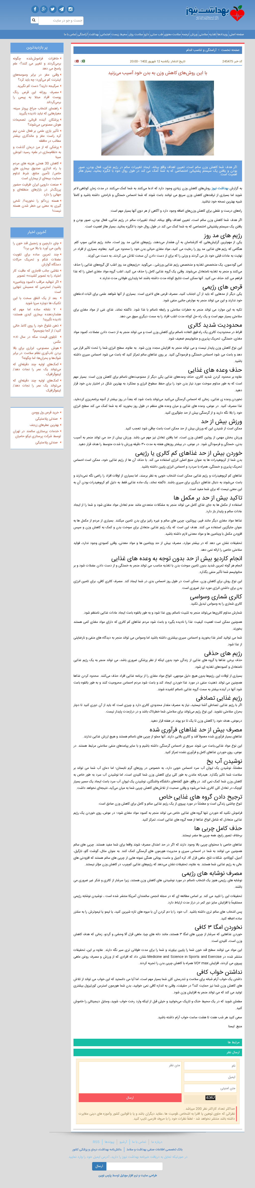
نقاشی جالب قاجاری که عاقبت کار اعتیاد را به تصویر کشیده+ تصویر (37, 273)
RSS (96, 1142)
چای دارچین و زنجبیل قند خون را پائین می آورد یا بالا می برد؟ (37, 246)
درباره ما (156, 1142)
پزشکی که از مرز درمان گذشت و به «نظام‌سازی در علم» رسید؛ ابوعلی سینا (37, 152)
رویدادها (222, 34)
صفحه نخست (230, 50)
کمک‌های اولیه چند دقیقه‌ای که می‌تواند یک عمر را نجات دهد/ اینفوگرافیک (37, 369)
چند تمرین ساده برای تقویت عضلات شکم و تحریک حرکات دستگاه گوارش (37, 259)
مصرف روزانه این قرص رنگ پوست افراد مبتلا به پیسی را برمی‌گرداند (37, 97)
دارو (146, 34)
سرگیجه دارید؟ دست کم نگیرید (38, 86)
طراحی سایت (149, 1175)
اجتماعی (105, 34)
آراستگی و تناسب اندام (201, 50)
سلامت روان (135, 34)
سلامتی (203, 34)
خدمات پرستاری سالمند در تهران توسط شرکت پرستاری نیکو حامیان (37, 434)
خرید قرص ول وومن (45, 412)
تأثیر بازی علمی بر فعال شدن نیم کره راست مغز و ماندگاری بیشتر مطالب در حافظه (37, 136)
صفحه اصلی (236, 34)
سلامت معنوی (172, 34)
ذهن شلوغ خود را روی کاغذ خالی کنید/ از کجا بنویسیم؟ (37, 328)
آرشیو (123, 1142)
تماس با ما (70, 34)
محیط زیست (119, 34)
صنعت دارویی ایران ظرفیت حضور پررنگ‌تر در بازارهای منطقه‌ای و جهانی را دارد (37, 189)
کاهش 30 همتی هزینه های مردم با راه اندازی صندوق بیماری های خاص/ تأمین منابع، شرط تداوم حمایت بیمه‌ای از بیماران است (37, 171)
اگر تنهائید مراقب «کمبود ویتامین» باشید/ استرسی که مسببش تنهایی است (37, 287)
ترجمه (185, 34)
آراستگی (82, 34)
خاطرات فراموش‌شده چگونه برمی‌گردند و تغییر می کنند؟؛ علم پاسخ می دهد (37, 63)
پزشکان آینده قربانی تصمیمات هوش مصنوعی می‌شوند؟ (37, 122)
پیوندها (109, 1142)
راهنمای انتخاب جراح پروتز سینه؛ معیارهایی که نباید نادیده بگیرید (37, 111)
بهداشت (94, 34)
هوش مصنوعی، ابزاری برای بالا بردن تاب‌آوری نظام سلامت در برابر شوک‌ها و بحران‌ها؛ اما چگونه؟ (37, 353)
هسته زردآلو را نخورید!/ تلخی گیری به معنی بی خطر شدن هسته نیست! (37, 206)
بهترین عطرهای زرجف (44, 425)
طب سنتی (156, 34)
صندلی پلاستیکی (47, 419)
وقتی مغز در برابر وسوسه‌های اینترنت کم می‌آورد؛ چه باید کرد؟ (37, 77)
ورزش (193, 34)
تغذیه (212, 34)
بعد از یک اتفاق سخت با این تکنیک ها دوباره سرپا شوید (37, 301)
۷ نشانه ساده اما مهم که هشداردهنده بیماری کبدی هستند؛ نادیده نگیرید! (37, 314)
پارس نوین (105, 1175)
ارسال (99, 1166)
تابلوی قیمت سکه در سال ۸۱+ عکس (37, 339)
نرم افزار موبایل (129, 1175)
